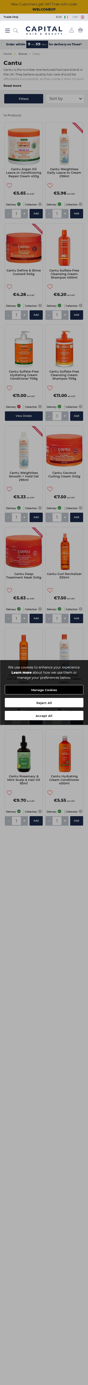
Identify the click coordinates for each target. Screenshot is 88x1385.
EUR (59, 17)
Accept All (44, 716)
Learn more (21, 672)
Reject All (44, 703)
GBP (76, 17)
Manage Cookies (44, 690)
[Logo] (44, 30)
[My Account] (72, 30)
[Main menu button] (8, 30)
